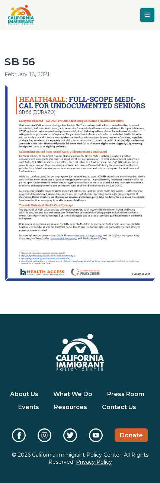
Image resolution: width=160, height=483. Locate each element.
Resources (70, 407)
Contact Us (119, 407)
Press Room (125, 394)
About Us (24, 394)
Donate (131, 435)
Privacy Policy (94, 461)
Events (28, 407)
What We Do (72, 394)
